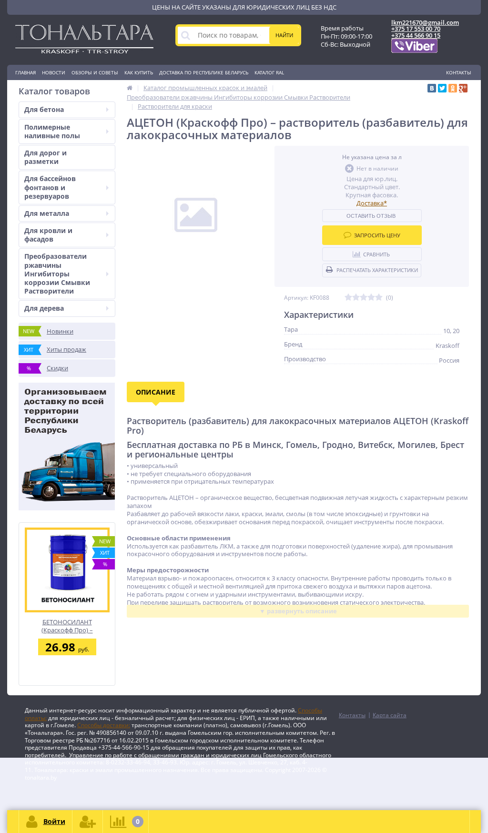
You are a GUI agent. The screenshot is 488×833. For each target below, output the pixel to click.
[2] (356, 297)
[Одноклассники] (452, 88)
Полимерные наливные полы (52, 131)
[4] (371, 297)
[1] (348, 297)
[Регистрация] (87, 821)
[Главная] (129, 87)
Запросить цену (377, 235)
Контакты (458, 72)
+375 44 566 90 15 (415, 35)
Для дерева (44, 308)
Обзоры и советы (94, 72)
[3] (363, 297)
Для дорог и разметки (45, 157)
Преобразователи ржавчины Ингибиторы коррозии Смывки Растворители (57, 273)
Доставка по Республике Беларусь (203, 72)
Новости (53, 72)
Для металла (46, 213)
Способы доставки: (103, 725)
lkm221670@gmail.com (425, 22)
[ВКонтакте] (431, 88)
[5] (379, 297)
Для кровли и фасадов (48, 235)
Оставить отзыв (371, 216)
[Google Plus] (463, 88)
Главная (25, 72)
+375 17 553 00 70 (415, 28)
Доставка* (371, 203)
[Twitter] (442, 88)
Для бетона (44, 109)
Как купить (138, 72)
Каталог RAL (269, 72)
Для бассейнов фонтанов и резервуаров (50, 187)
